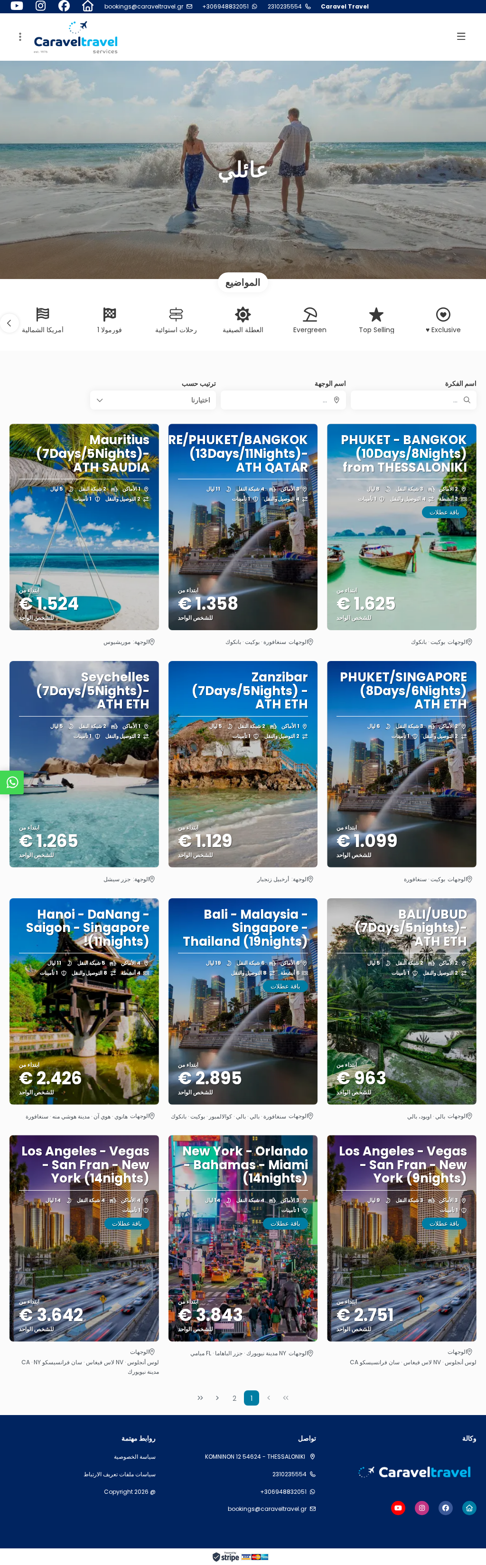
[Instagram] (40, 6)
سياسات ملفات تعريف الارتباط (120, 1474)
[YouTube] (16, 6)
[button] (18, 37)
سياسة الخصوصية (135, 1457)
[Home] (88, 6)
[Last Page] (200, 1398)
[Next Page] (217, 1398)
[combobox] (283, 400)
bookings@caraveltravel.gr (143, 6)
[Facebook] (64, 6)
